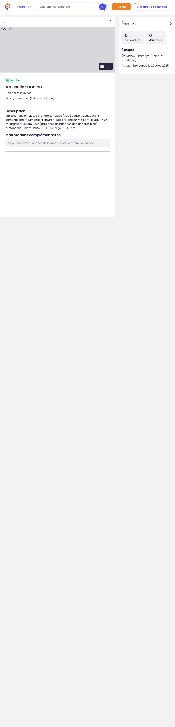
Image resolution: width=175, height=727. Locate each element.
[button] (57, 50)
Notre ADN (24, 7)
